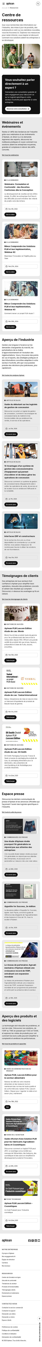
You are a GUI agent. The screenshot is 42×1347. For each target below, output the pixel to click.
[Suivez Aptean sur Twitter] (32, 1241)
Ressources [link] (14, 8)
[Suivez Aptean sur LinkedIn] (36, 1241)
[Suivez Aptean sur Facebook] (29, 1241)
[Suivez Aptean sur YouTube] (39, 1241)
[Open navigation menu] (4, 4)
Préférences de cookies (10, 1327)
